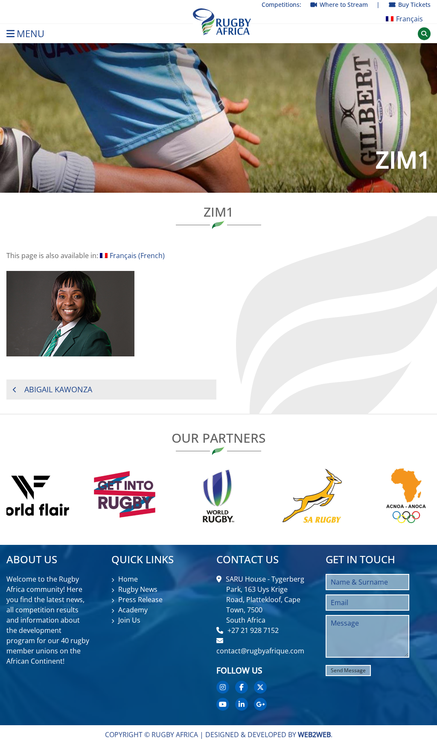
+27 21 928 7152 (253, 630)
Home (128, 579)
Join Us (129, 620)
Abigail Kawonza (58, 389)
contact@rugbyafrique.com (260, 651)
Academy (133, 610)
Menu (30, 33)
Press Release (140, 599)
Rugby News (137, 589)
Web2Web (314, 734)
